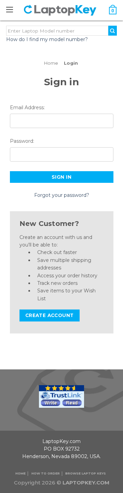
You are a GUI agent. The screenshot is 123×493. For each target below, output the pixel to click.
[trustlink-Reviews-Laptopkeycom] (61, 396)
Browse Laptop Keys (85, 473)
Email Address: (27, 107)
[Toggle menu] (13, 9)
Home (20, 473)
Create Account (49, 315)
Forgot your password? (61, 195)
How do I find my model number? (47, 39)
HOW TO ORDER (45, 473)
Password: (22, 141)
